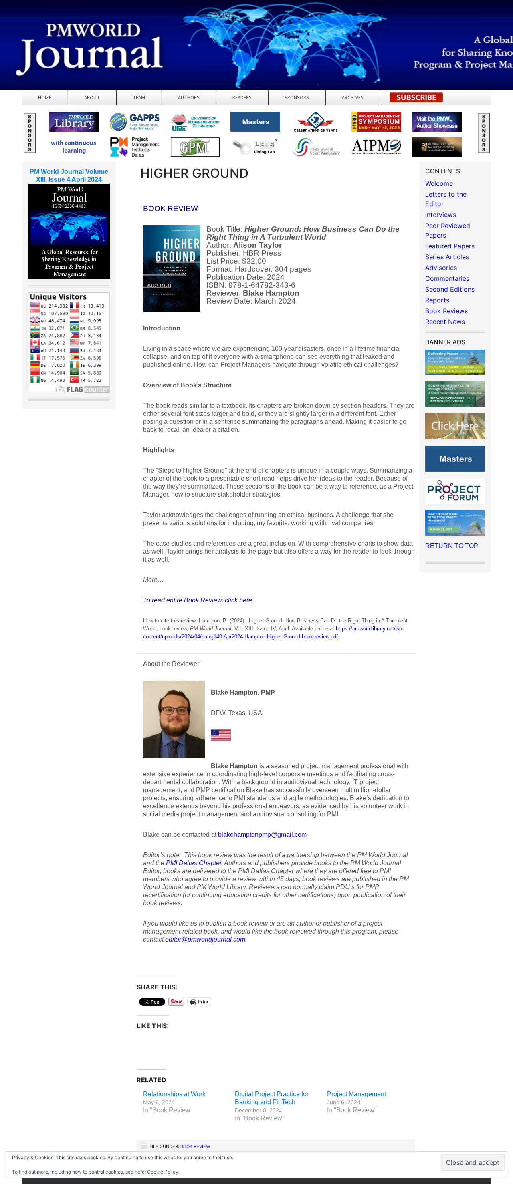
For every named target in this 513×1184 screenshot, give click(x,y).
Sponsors (297, 98)
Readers (242, 98)
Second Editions (450, 289)
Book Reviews (446, 311)
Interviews (440, 215)
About (92, 98)
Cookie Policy (162, 1172)
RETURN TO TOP (451, 545)
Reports (437, 300)
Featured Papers (450, 246)
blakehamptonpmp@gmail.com (262, 834)
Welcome (439, 183)
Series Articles (447, 257)
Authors (189, 98)
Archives (353, 98)
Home (44, 98)
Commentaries (447, 278)
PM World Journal (95, 26)
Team (139, 98)
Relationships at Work (174, 1094)
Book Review (195, 1146)
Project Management (356, 1094)
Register (416, 99)
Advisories (441, 268)
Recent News (445, 322)
